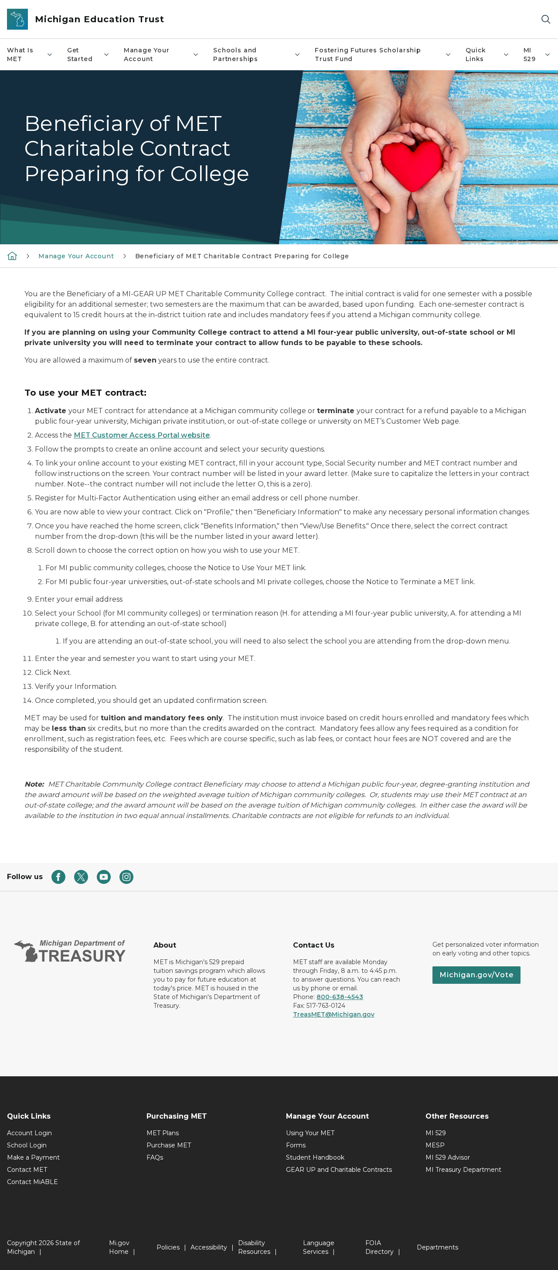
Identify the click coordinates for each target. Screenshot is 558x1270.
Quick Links (476, 54)
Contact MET (27, 1170)
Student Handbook (315, 1157)
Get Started (80, 54)
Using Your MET (310, 1133)
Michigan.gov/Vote (476, 975)
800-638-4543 (339, 997)
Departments (437, 1247)
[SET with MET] (12, 256)
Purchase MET (168, 1145)
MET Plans (162, 1133)
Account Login (29, 1133)
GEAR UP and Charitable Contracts (339, 1170)
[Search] (546, 19)
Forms (296, 1145)
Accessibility (209, 1247)
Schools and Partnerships (235, 54)
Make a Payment (33, 1157)
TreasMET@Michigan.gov (333, 1014)
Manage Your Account (147, 54)
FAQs (154, 1157)
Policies (168, 1247)
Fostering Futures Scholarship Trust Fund (368, 54)
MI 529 (530, 54)
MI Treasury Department (463, 1170)
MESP (435, 1145)
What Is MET (20, 54)
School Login (27, 1145)
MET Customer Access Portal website (142, 435)
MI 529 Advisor (447, 1157)
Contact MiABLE (32, 1182)
